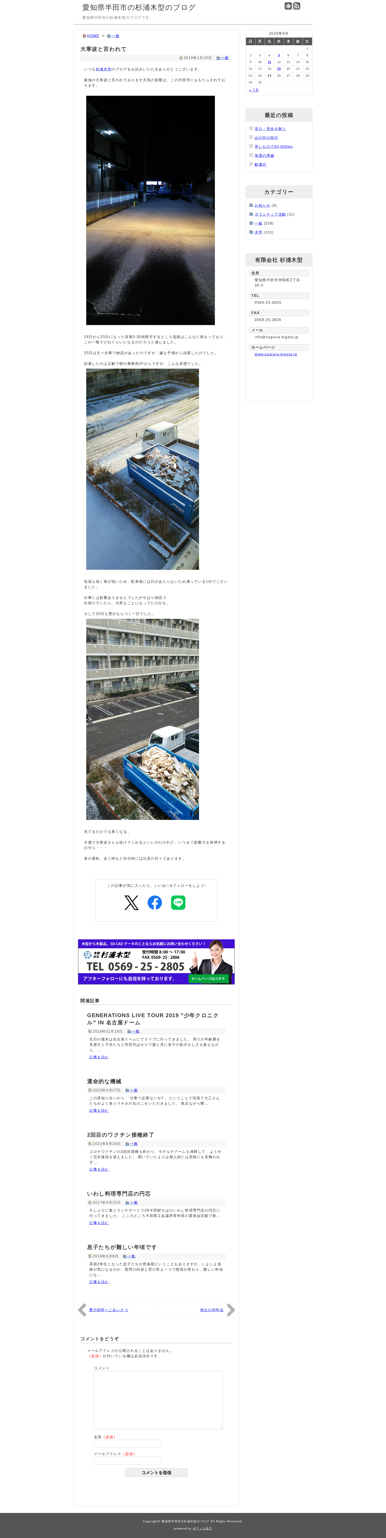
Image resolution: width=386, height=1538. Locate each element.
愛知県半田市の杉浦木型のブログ (139, 7)
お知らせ (262, 205)
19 (279, 68)
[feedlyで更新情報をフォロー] (288, 6)
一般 (116, 36)
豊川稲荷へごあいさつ (108, 1310)
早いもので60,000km (274, 147)
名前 (105, 1437)
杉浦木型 (103, 69)
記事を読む (99, 1057)
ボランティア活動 (270, 214)
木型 (258, 232)
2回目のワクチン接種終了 (120, 1135)
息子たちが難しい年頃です (122, 1247)
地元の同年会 (212, 1310)
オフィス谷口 (202, 1528)
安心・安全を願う (270, 129)
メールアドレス (115, 1454)
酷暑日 (260, 164)
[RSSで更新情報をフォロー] (296, 6)
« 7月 (254, 90)
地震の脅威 (264, 155)
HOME (93, 36)
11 (269, 62)
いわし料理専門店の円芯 (119, 1194)
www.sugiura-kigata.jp (276, 354)
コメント (101, 1368)
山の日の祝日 (266, 138)
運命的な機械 (104, 1081)
